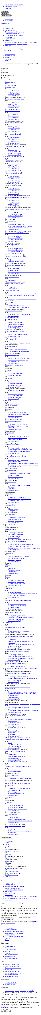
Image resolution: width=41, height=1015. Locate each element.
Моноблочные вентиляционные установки (19, 636)
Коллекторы (8, 409)
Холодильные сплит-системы (14, 390)
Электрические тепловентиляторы (19, 351)
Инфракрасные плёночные (17, 497)
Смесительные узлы (14, 771)
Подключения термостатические (19, 451)
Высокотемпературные (15, 382)
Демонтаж (8, 854)
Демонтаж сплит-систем (12, 966)
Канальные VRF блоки (15, 239)
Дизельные (12, 488)
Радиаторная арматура (12, 444)
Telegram (7, 57)
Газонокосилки (13, 758)
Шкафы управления (11, 775)
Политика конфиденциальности (15, 931)
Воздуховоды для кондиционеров (19, 707)
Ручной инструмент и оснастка (15, 716)
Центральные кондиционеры (14, 283)
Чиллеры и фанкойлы (12, 244)
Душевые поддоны (14, 592)
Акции (7, 842)
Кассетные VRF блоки (15, 238)
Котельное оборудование (13, 421)
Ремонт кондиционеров (12, 971)
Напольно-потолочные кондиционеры (17, 197)
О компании (9, 841)
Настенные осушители (15, 326)
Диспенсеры (9, 302)
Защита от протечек (11, 405)
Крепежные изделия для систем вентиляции (22, 678)
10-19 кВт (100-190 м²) (15, 214)
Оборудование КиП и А (16, 793)
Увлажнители (12, 289)
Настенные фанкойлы (15, 248)
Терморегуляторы (10, 505)
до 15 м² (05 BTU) (14, 126)
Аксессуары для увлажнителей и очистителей (20, 295)
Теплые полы (9, 494)
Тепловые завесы (10, 470)
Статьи (7, 844)
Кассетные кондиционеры (13, 173)
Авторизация (9, 19)
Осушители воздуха (11, 319)
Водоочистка (9, 553)
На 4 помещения (13, 117)
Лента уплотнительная (15, 680)
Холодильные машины (12, 277)
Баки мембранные (10, 529)
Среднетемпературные (15, 375)
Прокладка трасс (10, 861)
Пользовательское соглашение (14, 933)
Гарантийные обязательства (14, 5)
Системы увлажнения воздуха (18, 360)
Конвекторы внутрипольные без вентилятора (23, 463)
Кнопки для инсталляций (16, 595)
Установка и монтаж (11, 851)
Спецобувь (11, 732)
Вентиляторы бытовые (15, 655)
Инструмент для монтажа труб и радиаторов (22, 692)
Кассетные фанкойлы (15, 251)
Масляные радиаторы (15, 439)
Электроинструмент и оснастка (15, 751)
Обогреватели (9, 433)
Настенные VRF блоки (15, 236)
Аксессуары (12, 639)
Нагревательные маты (15, 500)
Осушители (12, 287)
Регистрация (9, 20)
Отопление (8, 37)
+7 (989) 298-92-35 (7, 50)
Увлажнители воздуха (12, 355)
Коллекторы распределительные (18, 414)
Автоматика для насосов (16, 580)
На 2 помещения (13, 114)
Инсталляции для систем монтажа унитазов (22, 594)
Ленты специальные (15, 746)
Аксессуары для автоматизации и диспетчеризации (19, 789)
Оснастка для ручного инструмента (20, 719)
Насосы (7, 577)
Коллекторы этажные (15, 416)
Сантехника (8, 588)
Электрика (8, 45)
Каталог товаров (10, 946)
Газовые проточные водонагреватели (20, 544)
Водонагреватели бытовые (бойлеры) (17, 541)
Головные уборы (13, 731)
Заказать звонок (10, 54)
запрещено (4, 1007)
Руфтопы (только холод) (16, 261)
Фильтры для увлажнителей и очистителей (22, 299)
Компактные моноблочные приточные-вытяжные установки (21, 645)
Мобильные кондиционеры (13, 122)
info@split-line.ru (10, 55)
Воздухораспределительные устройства (21, 658)
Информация (5, 943)
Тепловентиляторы (11, 346)
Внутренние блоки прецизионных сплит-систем (24, 272)
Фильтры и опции (14, 632)
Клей (10, 743)
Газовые (11, 487)
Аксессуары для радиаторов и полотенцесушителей (18, 460)
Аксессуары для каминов (16, 517)
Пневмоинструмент (14, 722)
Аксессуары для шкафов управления (20, 778)
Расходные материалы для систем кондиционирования (22, 704)
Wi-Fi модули (12, 150)
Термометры (12, 571)
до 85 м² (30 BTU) (14, 192)
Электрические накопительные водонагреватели (24, 548)
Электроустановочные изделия (15, 826)
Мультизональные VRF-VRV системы (17, 233)
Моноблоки (8, 378)
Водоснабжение (10, 39)
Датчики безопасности (15, 805)
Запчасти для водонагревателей (18, 546)
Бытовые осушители (15, 322)
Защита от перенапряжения (17, 819)
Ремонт (7, 865)
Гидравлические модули (16, 224)
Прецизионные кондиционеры (15, 265)
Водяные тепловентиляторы (17, 350)
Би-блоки (8, 370)
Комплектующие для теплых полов (19, 499)
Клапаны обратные (14, 607)
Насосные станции (14, 770)
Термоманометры (14, 570)
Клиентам (4, 925)
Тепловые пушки (10, 482)
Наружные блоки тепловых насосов (20, 226)
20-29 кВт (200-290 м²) (15, 216)
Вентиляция (8, 40)
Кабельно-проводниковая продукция (20, 831)
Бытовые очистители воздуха (18, 334)
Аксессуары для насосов (16, 582)
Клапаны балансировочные (17, 605)
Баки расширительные (15, 534)
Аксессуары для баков (15, 533)
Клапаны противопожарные (17, 666)
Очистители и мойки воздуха (14, 331)
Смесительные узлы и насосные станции (18, 766)
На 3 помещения (13, 116)
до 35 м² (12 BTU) (14, 94)
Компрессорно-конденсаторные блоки (17, 209)
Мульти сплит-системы (12, 111)
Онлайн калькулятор (11, 976)
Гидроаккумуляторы (15, 536)
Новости (7, 951)
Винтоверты (12, 754)
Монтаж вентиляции (11, 871)
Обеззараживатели (14, 336)
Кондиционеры (10, 30)
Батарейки (11, 829)
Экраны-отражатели (15, 153)
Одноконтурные (13, 268)
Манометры (12, 568)
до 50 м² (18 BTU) (14, 168)
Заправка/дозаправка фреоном (14, 868)
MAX (6, 60)
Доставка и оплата (11, 6)
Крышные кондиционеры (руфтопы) (16, 256)
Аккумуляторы (13, 817)
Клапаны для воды (14, 560)
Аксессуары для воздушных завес (19, 473)
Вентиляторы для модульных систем (20, 656)
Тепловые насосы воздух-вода (18, 228)
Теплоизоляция (13, 697)
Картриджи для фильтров (16, 558)
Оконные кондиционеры (13, 134)
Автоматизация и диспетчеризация (16, 44)
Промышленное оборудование (14, 32)
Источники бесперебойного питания (20, 821)
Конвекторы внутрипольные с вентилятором (23, 465)
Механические (13, 509)
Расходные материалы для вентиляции (17, 673)
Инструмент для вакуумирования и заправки (23, 710)
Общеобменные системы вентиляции (17, 651)
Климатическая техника (12, 33)
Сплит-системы (10, 87)
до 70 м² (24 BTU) (14, 190)
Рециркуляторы (13, 316)
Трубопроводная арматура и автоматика (18, 600)
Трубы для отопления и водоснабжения (21, 617)
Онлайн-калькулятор (11, 875)
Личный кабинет (10, 949)
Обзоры (7, 953)
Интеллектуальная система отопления (20, 450)
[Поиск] (22, 49)
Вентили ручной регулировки (18, 448)
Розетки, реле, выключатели (17, 809)
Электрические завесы (15, 477)
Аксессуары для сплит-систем (14, 146)
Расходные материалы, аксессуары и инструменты (21, 42)
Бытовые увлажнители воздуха (18, 358)
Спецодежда (12, 734)
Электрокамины (10, 514)
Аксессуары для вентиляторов (18, 677)
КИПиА (7, 565)
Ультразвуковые (13, 361)
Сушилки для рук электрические (19, 343)
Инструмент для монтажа (16, 616)
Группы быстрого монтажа (17, 412)
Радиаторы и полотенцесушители (16, 456)
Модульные (12, 280)
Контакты (8, 8)
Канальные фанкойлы (15, 250)
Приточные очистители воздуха (18, 631)
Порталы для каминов (15, 521)
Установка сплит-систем (12, 964)
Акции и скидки (10, 935)
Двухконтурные (13, 270)
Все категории (9, 28)
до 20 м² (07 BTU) (14, 90)
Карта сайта (8, 938)
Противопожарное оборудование (15, 663)
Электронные (12, 511)
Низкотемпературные (15, 373)
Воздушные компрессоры (16, 756)
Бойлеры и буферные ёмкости (18, 426)
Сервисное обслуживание (13, 858)
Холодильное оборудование (14, 35)
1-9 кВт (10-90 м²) (14, 212)
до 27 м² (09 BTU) (14, 92)
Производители (10, 956)
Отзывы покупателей (11, 955)
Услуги (7, 846)
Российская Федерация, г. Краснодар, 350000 (19, 991)
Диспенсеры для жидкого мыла (18, 307)
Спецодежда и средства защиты (15, 727)
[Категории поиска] (1, 880)
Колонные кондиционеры (13, 185)
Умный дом (8, 802)
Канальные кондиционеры (13, 161)
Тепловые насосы (10, 221)
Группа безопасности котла (17, 604)
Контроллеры (12, 792)
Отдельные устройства (15, 807)
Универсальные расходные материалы (17, 739)
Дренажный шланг (14, 709)
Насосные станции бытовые (17, 583)
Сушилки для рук (10, 339)
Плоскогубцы (12, 721)
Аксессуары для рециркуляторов (19, 314)
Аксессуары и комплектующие (18, 424)
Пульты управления (14, 151)
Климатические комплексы (13, 311)
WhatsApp (8, 59)
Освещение (12, 832)
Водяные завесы (13, 475)
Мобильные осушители (16, 324)
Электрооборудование (12, 814)
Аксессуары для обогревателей (18, 436)
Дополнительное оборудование (18, 556)
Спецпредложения (11, 958)
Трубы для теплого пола (16, 619)
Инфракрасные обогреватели (17, 438)
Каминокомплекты (14, 519)
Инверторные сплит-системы (14, 99)
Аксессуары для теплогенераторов (19, 485)
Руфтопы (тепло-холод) (16, 260)
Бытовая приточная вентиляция (15, 627)
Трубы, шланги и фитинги (13, 612)
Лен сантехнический (15, 744)
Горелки (11, 427)
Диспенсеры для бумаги (16, 305)
